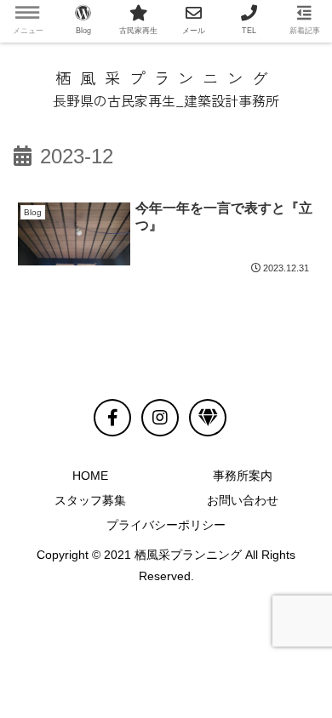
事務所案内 (242, 475)
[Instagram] (160, 417)
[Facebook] (112, 417)
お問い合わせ (242, 500)
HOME (90, 475)
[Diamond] (207, 417)
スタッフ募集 (90, 500)
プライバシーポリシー (166, 525)
